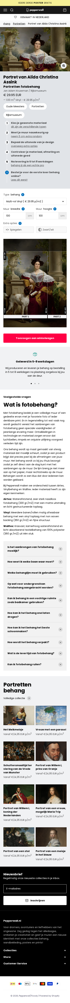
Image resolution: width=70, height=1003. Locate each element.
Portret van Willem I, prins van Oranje (49, 767)
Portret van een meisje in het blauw (51, 852)
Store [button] (7, 957)
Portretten (19, 23)
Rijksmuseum (14, 115)
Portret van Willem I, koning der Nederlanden (16, 812)
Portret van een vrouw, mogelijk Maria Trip (51, 810)
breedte (15, 209)
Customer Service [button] (15, 963)
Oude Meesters (15, 106)
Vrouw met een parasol (51, 729)
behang (15, 194)
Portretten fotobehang (21, 86)
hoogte (47, 209)
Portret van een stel (16, 851)
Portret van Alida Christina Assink (47, 23)
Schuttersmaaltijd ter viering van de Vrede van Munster (17, 769)
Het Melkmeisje (13, 729)
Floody (34, 995)
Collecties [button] (9, 950)
